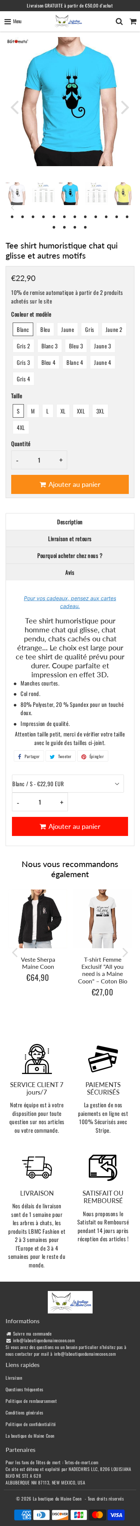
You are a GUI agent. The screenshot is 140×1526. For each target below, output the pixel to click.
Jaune (67, 329)
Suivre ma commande (32, 1333)
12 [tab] (127, 216)
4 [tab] (44, 216)
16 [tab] (86, 227)
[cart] (133, 21)
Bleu (45, 329)
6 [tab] (65, 216)
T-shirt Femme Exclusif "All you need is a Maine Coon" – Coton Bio (102, 970)
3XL (100, 411)
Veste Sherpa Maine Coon (38, 963)
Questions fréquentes (24, 1389)
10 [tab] (107, 216)
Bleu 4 (48, 362)
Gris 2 (23, 346)
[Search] (119, 21)
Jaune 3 (102, 346)
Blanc (23, 329)
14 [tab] (65, 227)
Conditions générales (24, 1412)
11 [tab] (117, 216)
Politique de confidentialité (31, 1424)
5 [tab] (54, 216)
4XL (21, 427)
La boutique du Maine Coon (30, 1435)
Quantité (21, 443)
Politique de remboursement (31, 1401)
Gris (89, 329)
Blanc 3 (49, 346)
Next (125, 106)
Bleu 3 (76, 346)
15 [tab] (75, 227)
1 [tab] (12, 216)
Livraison (14, 1377)
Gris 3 (23, 362)
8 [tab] (86, 216)
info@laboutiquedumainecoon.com (44, 1340)
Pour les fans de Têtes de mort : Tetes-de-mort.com (52, 1462)
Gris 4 (23, 379)
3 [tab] (33, 216)
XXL (81, 411)
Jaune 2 (114, 329)
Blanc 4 (74, 362)
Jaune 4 (102, 362)
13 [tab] (54, 227)
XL (63, 411)
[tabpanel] (70, 193)
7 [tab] (75, 216)
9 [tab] (96, 216)
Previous (15, 106)
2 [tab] (23, 216)
